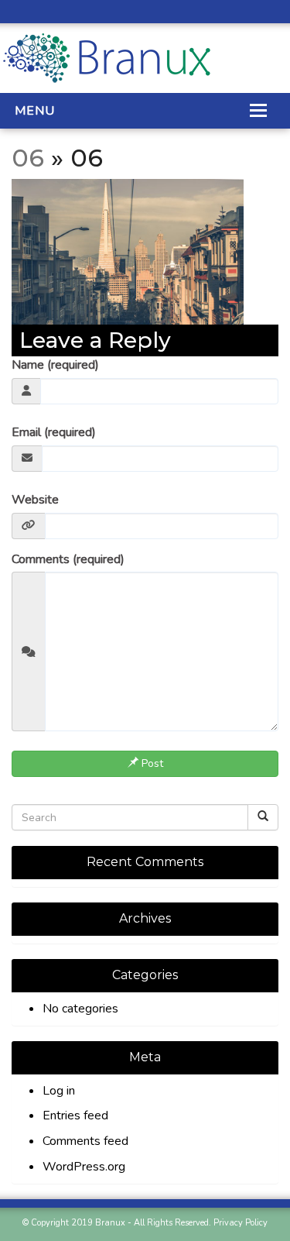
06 (28, 158)
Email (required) (54, 432)
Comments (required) (68, 559)
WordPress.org (84, 1166)
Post (150, 763)
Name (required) (55, 364)
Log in (59, 1090)
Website (35, 499)
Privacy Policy (240, 1223)
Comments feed (85, 1141)
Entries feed (75, 1115)
